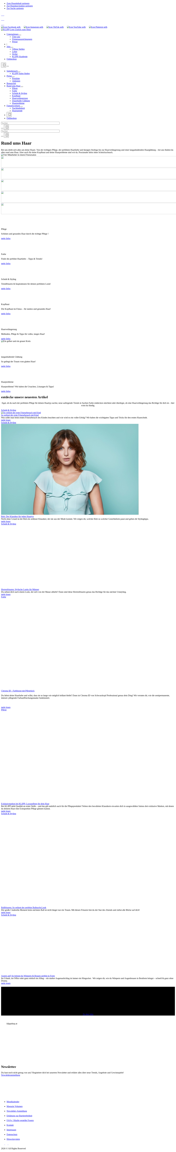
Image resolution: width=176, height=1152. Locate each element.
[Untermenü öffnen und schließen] (12, 47)
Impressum (11, 1130)
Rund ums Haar (14, 86)
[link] (88, 1087)
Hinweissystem (13, 1139)
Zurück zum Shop (23, 29)
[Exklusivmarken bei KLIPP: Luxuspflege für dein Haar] (70, 801)
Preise (9, 76)
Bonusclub (11, 83)
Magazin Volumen (15, 1106)
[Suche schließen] (2, 128)
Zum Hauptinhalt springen (18, 3)
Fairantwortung (13, 106)
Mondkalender (13, 1102)
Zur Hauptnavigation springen (20, 6)
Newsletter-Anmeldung (17, 1111)
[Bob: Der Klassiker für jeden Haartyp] (70, 514)
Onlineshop (12, 59)
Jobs (9, 46)
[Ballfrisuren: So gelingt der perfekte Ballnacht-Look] (70, 905)
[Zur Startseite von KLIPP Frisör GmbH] (8, 29)
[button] (88, 1001)
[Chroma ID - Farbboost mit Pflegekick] (70, 688)
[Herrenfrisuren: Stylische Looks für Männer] (48, 587)
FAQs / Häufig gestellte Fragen (20, 1120)
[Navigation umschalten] (8, 66)
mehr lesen (5, 420)
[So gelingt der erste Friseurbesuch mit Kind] (21, 412)
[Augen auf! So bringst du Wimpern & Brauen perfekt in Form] (42, 973)
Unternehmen (13, 34)
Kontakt (10, 1125)
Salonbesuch (12, 71)
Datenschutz (12, 1134)
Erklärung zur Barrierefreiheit (19, 1116)
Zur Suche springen (15, 8)
